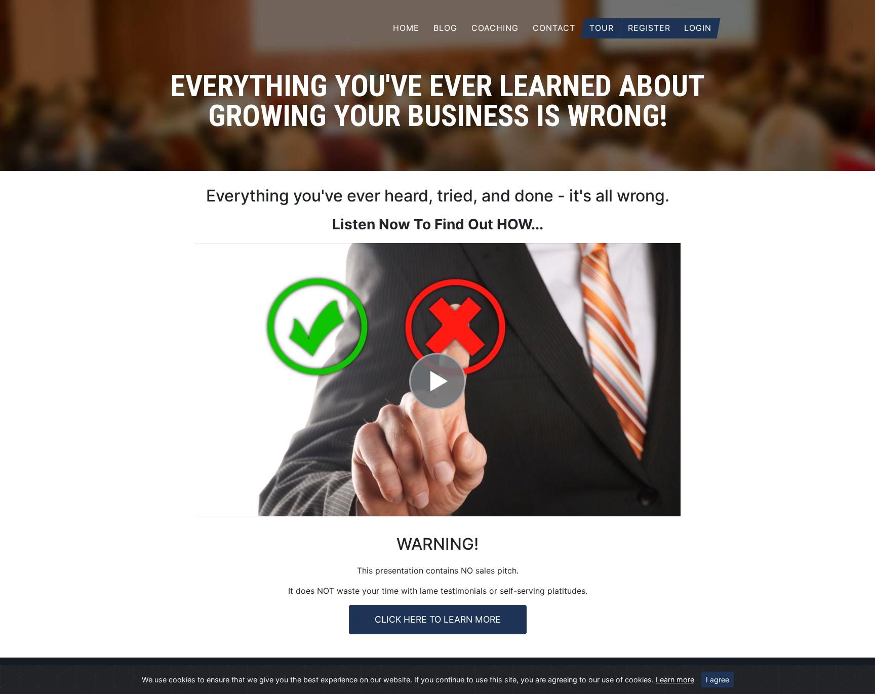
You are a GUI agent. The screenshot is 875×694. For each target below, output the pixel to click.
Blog (445, 28)
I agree (717, 679)
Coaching (495, 28)
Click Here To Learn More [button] (438, 619)
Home (406, 28)
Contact (554, 28)
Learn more (675, 679)
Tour (601, 28)
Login (697, 28)
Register (649, 28)
